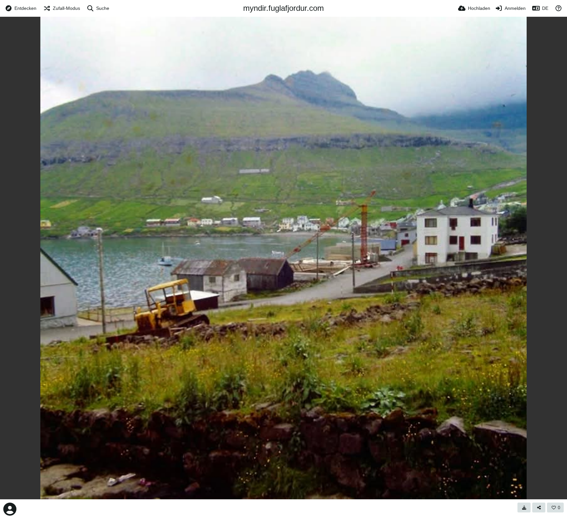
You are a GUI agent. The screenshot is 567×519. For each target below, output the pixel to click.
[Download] (524, 507)
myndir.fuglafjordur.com (283, 8)
